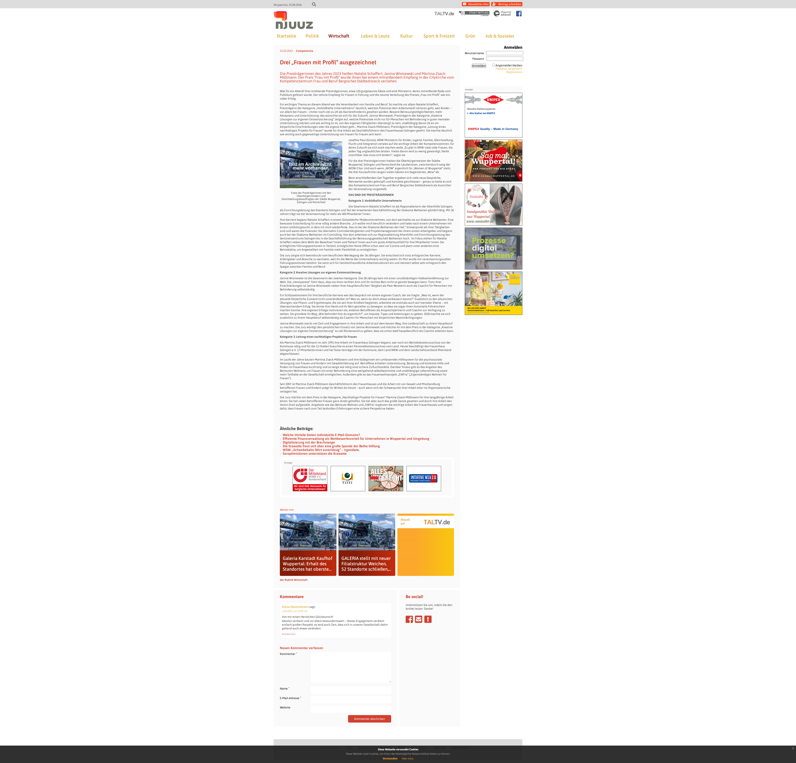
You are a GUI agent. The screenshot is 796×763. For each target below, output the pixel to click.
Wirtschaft (338, 36)
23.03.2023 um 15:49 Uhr (295, 611)
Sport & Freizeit (439, 36)
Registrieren (514, 72)
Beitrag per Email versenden (418, 619)
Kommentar (288, 654)
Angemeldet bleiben (509, 65)
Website (285, 707)
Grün (470, 36)
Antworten (289, 634)
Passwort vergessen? (509, 68)
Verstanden (390, 758)
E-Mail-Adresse (290, 698)
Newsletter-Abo (478, 4)
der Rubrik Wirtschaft (294, 579)
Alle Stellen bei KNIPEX (481, 113)
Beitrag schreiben (509, 4)
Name (285, 688)
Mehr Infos (407, 758)
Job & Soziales (499, 36)
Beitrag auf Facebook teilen (409, 619)
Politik (312, 36)
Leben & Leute (375, 36)
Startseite (286, 36)
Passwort (478, 58)
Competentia (304, 50)
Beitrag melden (428, 619)
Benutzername (474, 53)
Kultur (406, 36)
